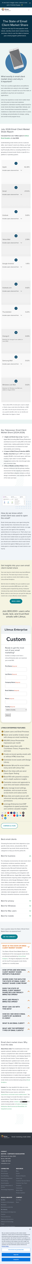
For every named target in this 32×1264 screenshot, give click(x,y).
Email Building (5, 1176)
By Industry (4, 1209)
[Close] (30, 2)
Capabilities (5, 1168)
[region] (16, 1245)
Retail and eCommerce (7, 1219)
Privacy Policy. (5, 1246)
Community (19, 1188)
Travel (2, 1224)
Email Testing (4, 1181)
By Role (3, 1200)
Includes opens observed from (10, 170)
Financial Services (6, 1217)
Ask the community (9, 937)
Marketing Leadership (7, 1207)
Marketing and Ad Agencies (8, 1212)
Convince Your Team (21, 1183)
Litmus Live (19, 1178)
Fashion (3, 1214)
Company (19, 1197)
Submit (8, 715)
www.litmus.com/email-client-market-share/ (14, 1094)
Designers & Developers (7, 1202)
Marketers (3, 1205)
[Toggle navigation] (28, 9)
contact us (17, 1102)
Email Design (4, 1173)
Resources (19, 1168)
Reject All (16, 1254)
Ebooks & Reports (21, 1176)
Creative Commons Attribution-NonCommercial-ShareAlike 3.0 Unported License (14, 1106)
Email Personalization (6, 1178)
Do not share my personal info (16, 1250)
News (17, 1202)
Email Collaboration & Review (7, 1186)
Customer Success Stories (23, 1181)
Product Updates (20, 1193)
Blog (17, 1171)
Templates (19, 1185)
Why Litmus (4, 1171)
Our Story (18, 1200)
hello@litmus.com (5, 1163)
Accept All (16, 1259)
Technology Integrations (7, 1189)
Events (18, 1173)
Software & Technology (7, 1221)
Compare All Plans (9, 826)
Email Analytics (5, 1183)
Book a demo (16, 601)
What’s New (19, 1190)
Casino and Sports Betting (8, 1226)
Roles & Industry (6, 1197)
